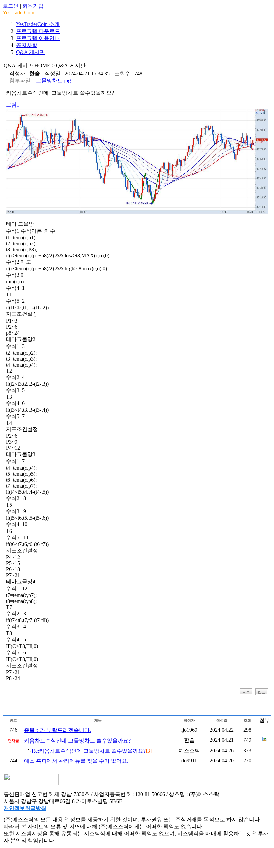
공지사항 (26, 45)
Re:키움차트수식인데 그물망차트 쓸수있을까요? (89, 751)
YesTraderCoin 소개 (38, 24)
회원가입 (33, 6)
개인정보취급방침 (25, 808)
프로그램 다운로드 (38, 31)
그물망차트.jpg (53, 80)
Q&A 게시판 (30, 52)
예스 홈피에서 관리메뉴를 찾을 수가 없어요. (76, 761)
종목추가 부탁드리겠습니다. (57, 730)
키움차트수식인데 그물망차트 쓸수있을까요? (77, 741)
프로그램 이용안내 (38, 38)
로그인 (11, 6)
